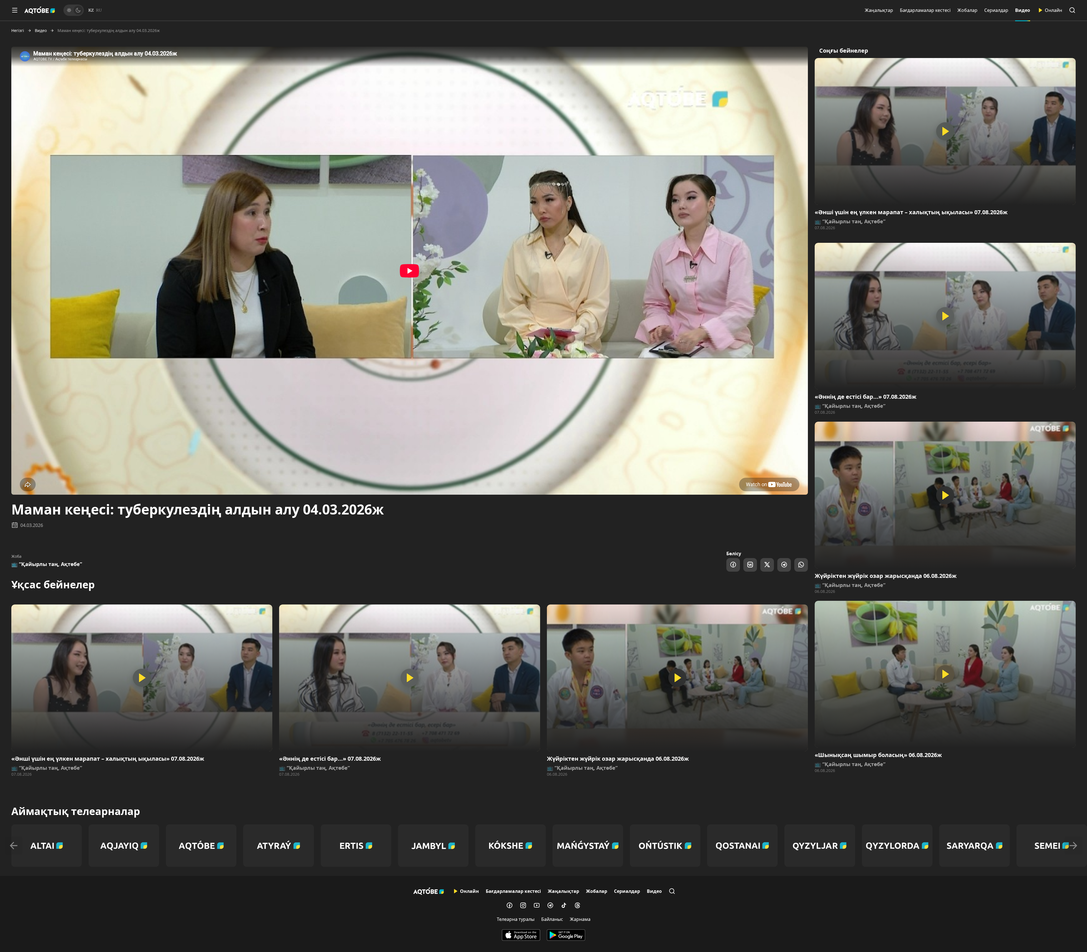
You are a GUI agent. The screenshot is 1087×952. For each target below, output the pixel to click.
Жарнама (580, 919)
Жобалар (967, 10)
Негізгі (17, 30)
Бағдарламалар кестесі (925, 10)
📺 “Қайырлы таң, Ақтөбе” (46, 564)
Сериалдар (996, 10)
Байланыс (552, 919)
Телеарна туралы (515, 919)
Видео (1022, 10)
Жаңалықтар (879, 10)
